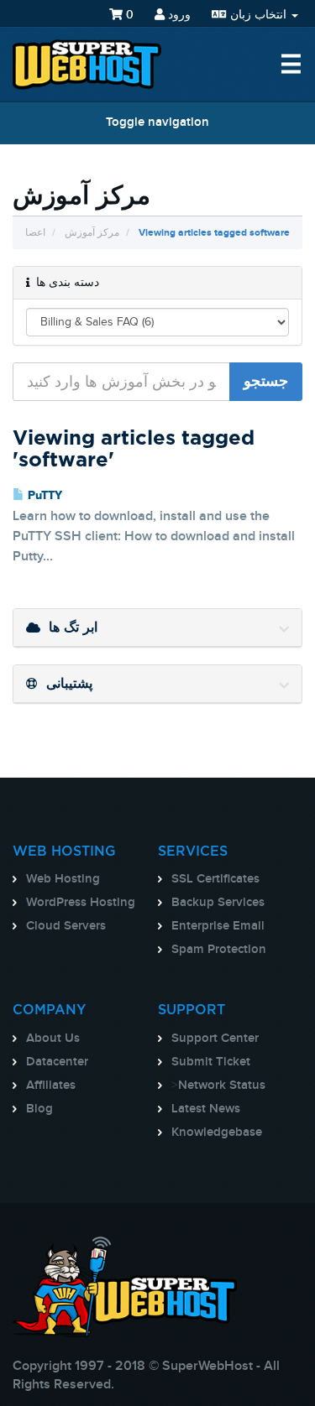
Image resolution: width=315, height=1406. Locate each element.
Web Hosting (63, 879)
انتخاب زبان (258, 15)
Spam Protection (218, 949)
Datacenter (57, 1062)
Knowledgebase (216, 1132)
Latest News (205, 1109)
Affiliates (51, 1085)
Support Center (215, 1038)
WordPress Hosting (80, 902)
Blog (39, 1109)
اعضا (35, 233)
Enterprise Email (218, 926)
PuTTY (43, 495)
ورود (178, 15)
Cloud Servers (66, 926)
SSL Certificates (215, 879)
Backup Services (218, 902)
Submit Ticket (210, 1062)
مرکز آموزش (92, 233)
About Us (53, 1038)
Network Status (221, 1085)
